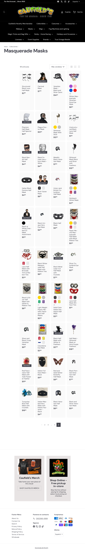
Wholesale (15, 537)
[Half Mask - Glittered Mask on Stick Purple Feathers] (74, 337)
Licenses (18, 39)
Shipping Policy (17, 532)
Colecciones (13, 46)
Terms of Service (18, 534)
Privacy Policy (17, 526)
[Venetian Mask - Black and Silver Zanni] (58, 84)
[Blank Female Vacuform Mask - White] (42, 155)
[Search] (4, 12)
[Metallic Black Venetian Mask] (58, 154)
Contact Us (16, 521)
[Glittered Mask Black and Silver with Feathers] (74, 157)
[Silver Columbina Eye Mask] (74, 260)
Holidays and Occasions (66, 34)
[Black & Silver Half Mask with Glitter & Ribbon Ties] (27, 297)
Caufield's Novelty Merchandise (20, 24)
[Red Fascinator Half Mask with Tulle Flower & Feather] (27, 370)
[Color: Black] (39, 188)
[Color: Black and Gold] (55, 127)
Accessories (70, 24)
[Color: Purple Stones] (59, 263)
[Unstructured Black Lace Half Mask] (74, 125)
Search (14, 524)
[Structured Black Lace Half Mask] (27, 83)
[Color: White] (43, 188)
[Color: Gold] (75, 188)
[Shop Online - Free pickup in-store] (58, 468)
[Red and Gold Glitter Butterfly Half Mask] (58, 369)
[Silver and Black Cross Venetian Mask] (27, 336)
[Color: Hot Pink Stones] (55, 263)
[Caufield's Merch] (29, 466)
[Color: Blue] (71, 90)
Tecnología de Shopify (41, 548)
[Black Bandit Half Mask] (27, 154)
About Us (15, 518)
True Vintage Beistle (62, 39)
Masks (30, 29)
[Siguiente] (58, 425)
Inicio (6, 46)
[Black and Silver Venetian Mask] (74, 399)
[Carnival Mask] (42, 82)
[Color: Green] (39, 301)
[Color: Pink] (75, 86)
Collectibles (41, 24)
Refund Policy (17, 529)
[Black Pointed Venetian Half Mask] (74, 369)
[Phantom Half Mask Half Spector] (27, 124)
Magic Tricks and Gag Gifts (18, 34)
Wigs (41, 29)
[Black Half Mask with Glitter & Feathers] (58, 336)
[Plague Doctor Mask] (42, 123)
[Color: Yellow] (59, 301)
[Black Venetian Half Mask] (58, 399)
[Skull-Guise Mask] (42, 186)
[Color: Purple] (71, 86)
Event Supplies (33, 39)
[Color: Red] (75, 90)
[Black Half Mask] (58, 219)
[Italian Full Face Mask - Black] (42, 368)
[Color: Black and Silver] (59, 127)
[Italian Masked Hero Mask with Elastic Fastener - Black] (42, 402)
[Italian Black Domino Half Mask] (27, 185)
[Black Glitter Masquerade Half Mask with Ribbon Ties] (42, 262)
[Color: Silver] (71, 188)
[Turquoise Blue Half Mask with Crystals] (27, 400)
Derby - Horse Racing (42, 34)
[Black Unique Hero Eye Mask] (42, 220)
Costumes (56, 24)
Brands (46, 39)
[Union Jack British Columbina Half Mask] (58, 186)
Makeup (19, 29)
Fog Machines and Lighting (59, 29)
